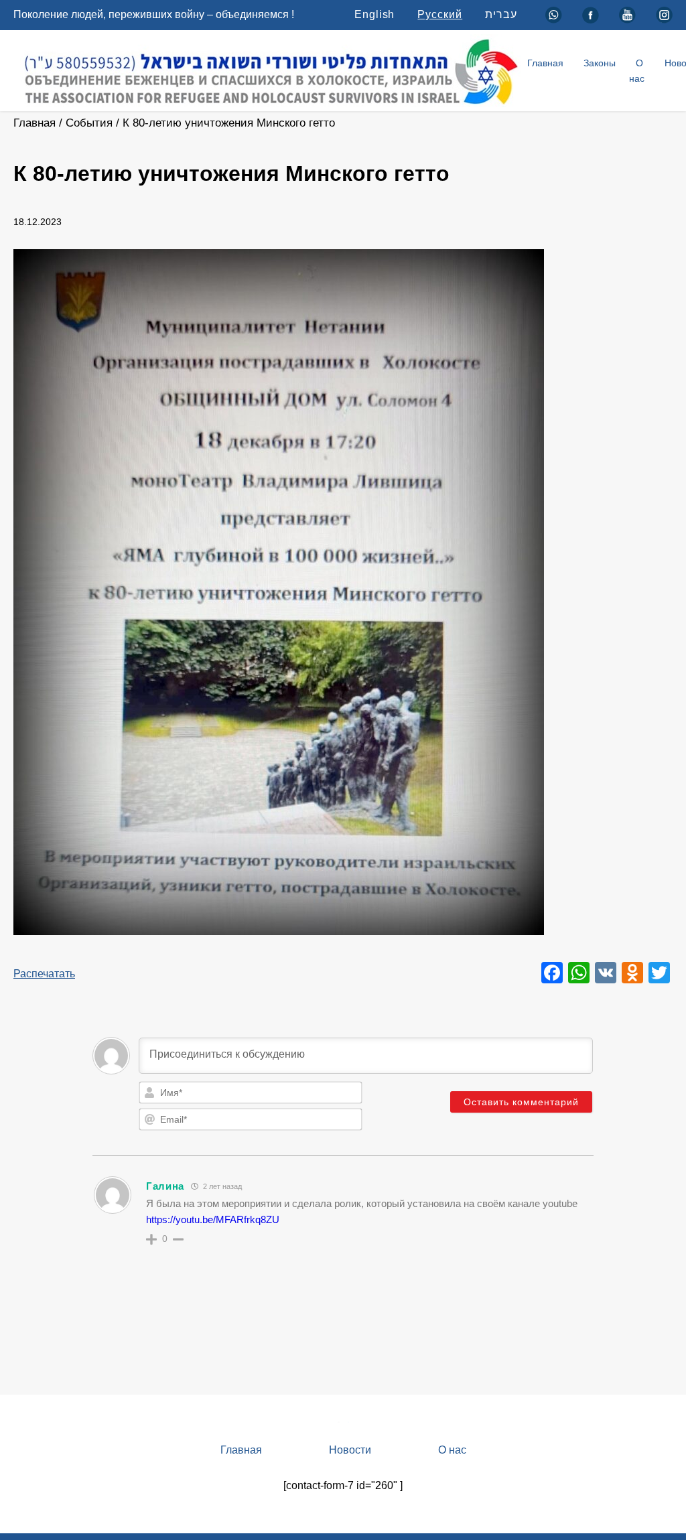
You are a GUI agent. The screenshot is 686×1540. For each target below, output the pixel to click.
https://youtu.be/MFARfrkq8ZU (212, 1219)
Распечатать (44, 973)
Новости (350, 1450)
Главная (545, 63)
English (374, 14)
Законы (600, 63)
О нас (636, 70)
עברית (501, 14)
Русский (439, 14)
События (89, 123)
